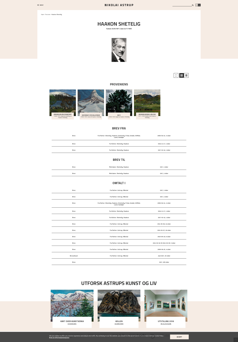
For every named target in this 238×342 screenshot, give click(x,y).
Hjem (42, 15)
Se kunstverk (119, 324)
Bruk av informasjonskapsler (59, 338)
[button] (181, 75)
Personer (47, 15)
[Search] (193, 5)
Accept (179, 336)
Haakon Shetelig (57, 15)
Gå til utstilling (166, 324)
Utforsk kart (72, 324)
